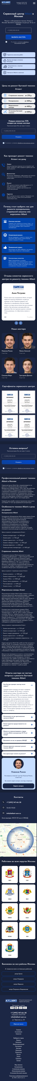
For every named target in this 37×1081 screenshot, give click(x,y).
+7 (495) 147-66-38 (22, 3)
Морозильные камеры (18, 1071)
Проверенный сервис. (15, 247)
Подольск (18, 1058)
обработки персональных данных (21, 42)
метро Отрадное (18, 979)
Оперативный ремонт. (16, 235)
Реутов (19, 1054)
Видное (18, 1040)
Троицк (18, 1060)
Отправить (19, 137)
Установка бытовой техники (18, 1073)
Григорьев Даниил (25, 375)
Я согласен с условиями (20, 42)
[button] (20, 323)
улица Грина (18, 974)
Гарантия (18, 1034)
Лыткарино (18, 1046)
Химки (18, 1056)
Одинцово (18, 1050)
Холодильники (18, 1067)
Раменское (18, 1052)
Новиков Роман (7, 351)
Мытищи (18, 1048)
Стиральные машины (18, 1069)
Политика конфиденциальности (18, 1076)
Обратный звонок (18, 1024)
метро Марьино (18, 984)
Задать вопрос (18, 786)
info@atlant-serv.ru (13, 813)
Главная (18, 1029)
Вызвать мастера (18, 37)
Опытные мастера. (15, 221)
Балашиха (19, 1042)
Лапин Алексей (24, 351)
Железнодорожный (18, 1044)
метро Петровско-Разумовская (18, 989)
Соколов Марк (7, 375)
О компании (18, 1031)
